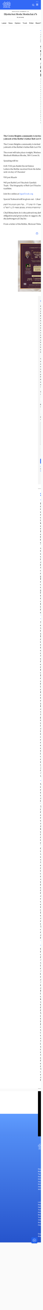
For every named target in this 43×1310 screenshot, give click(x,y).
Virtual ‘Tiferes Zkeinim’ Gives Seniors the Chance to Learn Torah (41, 860)
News (11, 23)
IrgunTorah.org (26, 193)
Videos (40, 1220)
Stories (40, 1223)
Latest (4, 23)
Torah (25, 23)
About (40, 1182)
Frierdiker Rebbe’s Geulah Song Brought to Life (41, 558)
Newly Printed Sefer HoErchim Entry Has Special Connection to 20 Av (41, 699)
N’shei (31, 23)
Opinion (17, 23)
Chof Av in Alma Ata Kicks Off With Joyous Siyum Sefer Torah (41, 1014)
